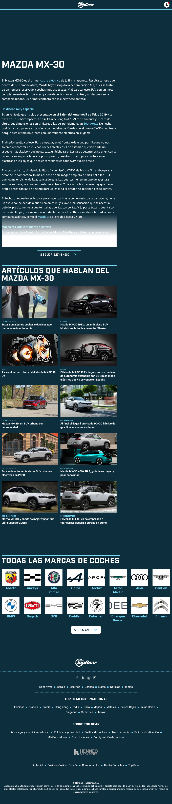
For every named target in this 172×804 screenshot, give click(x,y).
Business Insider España (63, 765)
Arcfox (97, 588)
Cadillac (75, 616)
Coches (89, 686)
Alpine (75, 588)
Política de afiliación (146, 732)
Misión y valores (57, 737)
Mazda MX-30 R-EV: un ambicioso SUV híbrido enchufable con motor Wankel (84, 326)
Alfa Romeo (54, 590)
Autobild (38, 765)
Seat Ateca (90, 124)
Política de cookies (96, 732)
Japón (98, 707)
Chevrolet (139, 616)
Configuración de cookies (109, 737)
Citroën (161, 616)
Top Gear (133, 765)
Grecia (46, 707)
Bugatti (32, 616)
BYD (54, 616)
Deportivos (46, 686)
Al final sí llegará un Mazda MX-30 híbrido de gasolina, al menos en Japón (88, 425)
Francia (33, 707)
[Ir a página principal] (86, 5)
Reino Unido (147, 707)
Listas (102, 686)
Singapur (71, 712)
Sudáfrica (87, 712)
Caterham (96, 616)
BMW (11, 616)
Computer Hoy (91, 765)
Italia (86, 707)
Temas (129, 686)
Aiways (32, 588)
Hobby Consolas (114, 765)
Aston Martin (118, 590)
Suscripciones (80, 737)
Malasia (111, 707)
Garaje (61, 686)
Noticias (115, 686)
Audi (139, 588)
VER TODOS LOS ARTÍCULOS (59, 532)
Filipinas (19, 707)
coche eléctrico (50, 80)
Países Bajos (128, 707)
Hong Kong (61, 707)
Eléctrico (75, 686)
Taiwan (102, 712)
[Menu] (4, 4)
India (76, 707)
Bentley (161, 588)
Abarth (11, 588)
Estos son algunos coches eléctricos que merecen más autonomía (27, 326)
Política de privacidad (67, 732)
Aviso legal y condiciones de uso (29, 732)
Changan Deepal (118, 618)
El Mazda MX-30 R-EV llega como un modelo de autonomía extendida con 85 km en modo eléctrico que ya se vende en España (87, 375)
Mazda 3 (43, 217)
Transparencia (121, 732)
